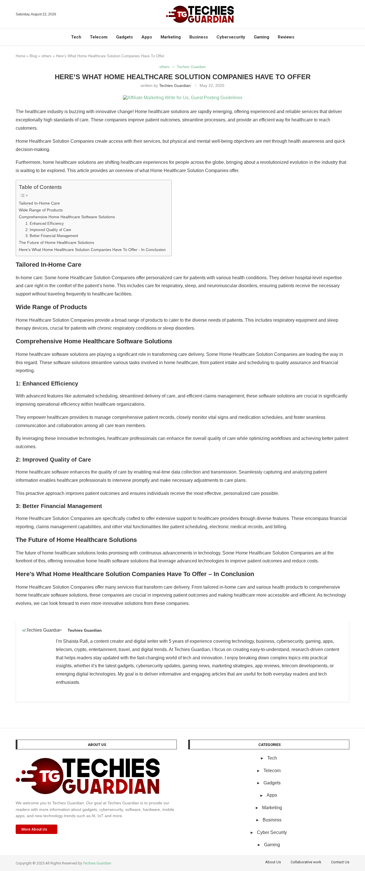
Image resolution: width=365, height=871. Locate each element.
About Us (273, 862)
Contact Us (340, 862)
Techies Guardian (175, 85)
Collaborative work (306, 862)
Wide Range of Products (41, 210)
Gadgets (124, 37)
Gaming (261, 37)
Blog (33, 56)
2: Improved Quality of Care (48, 230)
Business (198, 37)
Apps (146, 37)
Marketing (171, 37)
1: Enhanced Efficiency (44, 223)
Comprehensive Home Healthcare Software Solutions (67, 217)
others (46, 56)
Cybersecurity (230, 37)
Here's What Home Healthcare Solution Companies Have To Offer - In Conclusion (92, 249)
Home (20, 56)
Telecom (99, 37)
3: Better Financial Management (51, 236)
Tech (76, 37)
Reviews (286, 37)
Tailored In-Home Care (39, 203)
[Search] (346, 14)
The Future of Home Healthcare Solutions (56, 242)
